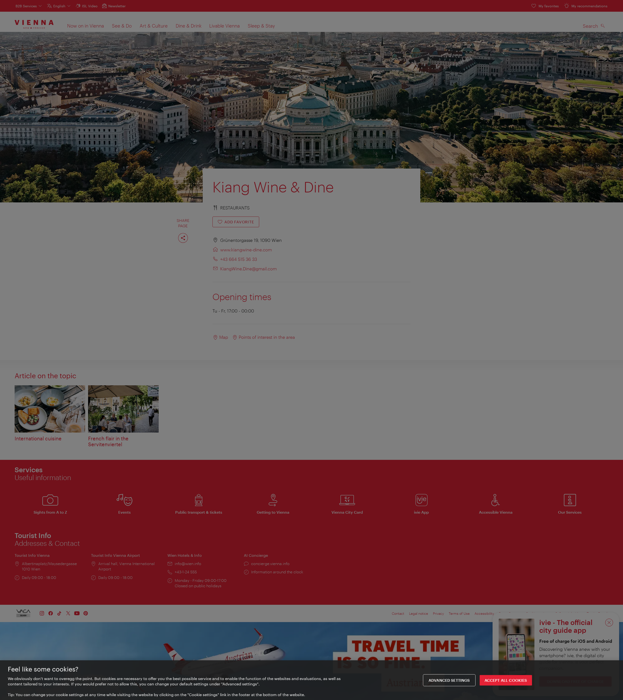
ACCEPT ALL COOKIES (506, 680)
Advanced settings (449, 680)
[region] (311, 680)
